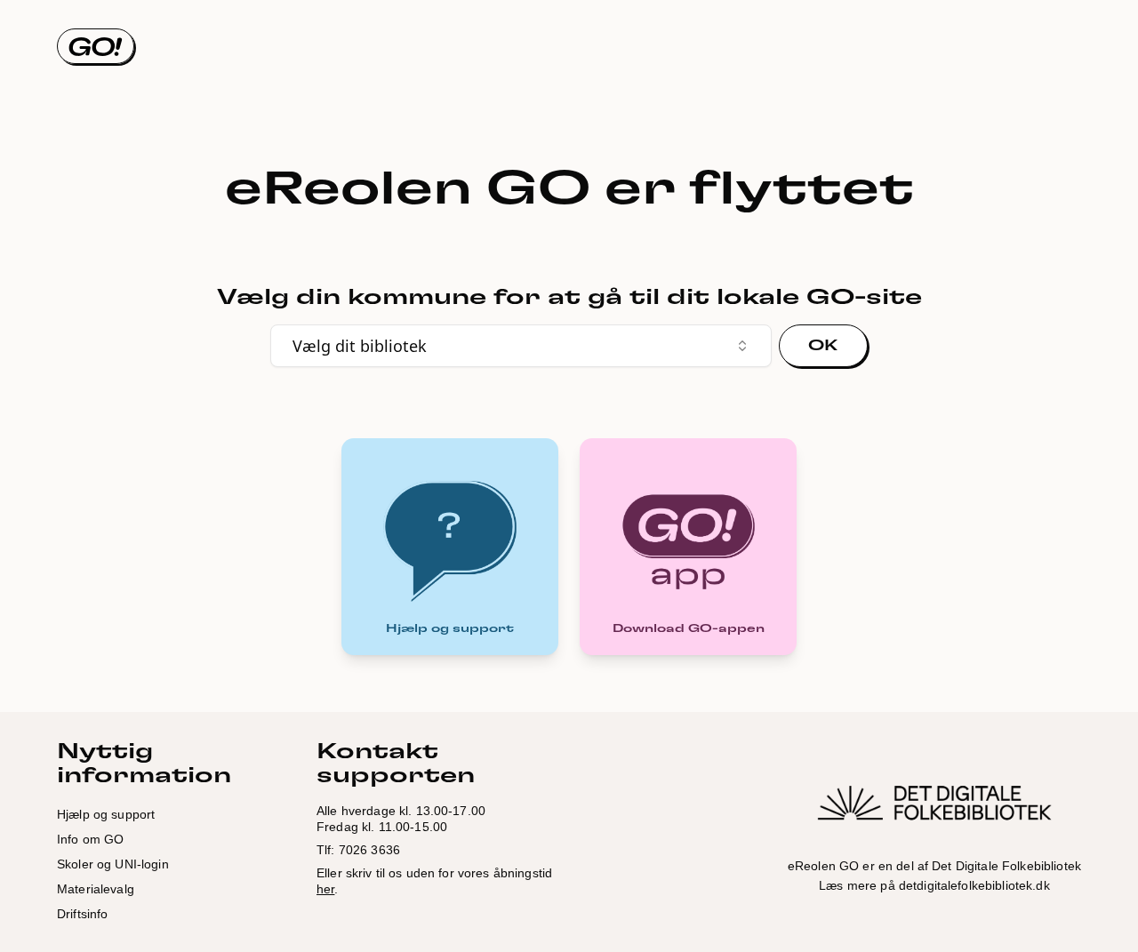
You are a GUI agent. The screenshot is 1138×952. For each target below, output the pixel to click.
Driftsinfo (82, 914)
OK (823, 346)
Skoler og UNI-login (113, 864)
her (325, 889)
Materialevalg (95, 889)
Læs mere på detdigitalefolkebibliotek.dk (934, 885)
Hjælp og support (106, 814)
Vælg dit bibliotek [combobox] (360, 345)
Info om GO (90, 839)
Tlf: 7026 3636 (358, 850)
